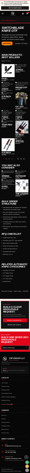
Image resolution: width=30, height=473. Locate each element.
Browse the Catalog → (15, 324)
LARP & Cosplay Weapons (8, 397)
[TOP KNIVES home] (13, 13)
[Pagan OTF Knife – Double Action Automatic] (21, 84)
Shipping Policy (5, 426)
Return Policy (5, 429)
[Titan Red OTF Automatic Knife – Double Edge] (8, 122)
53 (21, 159)
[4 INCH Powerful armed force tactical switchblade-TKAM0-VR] (8, 85)
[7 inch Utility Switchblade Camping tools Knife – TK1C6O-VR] (8, 113)
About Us (4, 415)
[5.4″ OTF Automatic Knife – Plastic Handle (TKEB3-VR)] (21, 98)
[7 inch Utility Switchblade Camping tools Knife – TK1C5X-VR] (21, 113)
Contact (3, 419)
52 (18, 159)
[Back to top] (27, 470)
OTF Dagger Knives (8, 276)
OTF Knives (4, 383)
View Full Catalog (6, 404)
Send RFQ (7, 45)
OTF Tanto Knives (7, 278)
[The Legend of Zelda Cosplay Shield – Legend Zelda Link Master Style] (21, 185)
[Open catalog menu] (2, 13)
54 (24, 159)
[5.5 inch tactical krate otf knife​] (21, 127)
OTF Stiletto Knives (8, 273)
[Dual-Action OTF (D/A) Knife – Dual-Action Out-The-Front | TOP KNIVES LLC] (8, 70)
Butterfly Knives (5, 400)
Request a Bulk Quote (8, 347)
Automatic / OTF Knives (21, 43)
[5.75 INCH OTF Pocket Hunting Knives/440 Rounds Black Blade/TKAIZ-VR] (8, 144)
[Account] (23, 14)
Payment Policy (5, 422)
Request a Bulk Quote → (15, 320)
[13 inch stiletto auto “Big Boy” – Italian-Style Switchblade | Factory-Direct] (21, 66)
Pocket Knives (5, 386)
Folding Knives (6, 281)
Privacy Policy (5, 433)
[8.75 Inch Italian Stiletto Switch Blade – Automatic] (8, 93)
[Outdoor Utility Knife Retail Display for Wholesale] (21, 172)
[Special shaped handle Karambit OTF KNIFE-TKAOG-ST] (21, 139)
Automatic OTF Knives (9, 270)
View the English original (15, 8)
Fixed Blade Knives (6, 393)
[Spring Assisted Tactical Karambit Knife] (8, 172)
